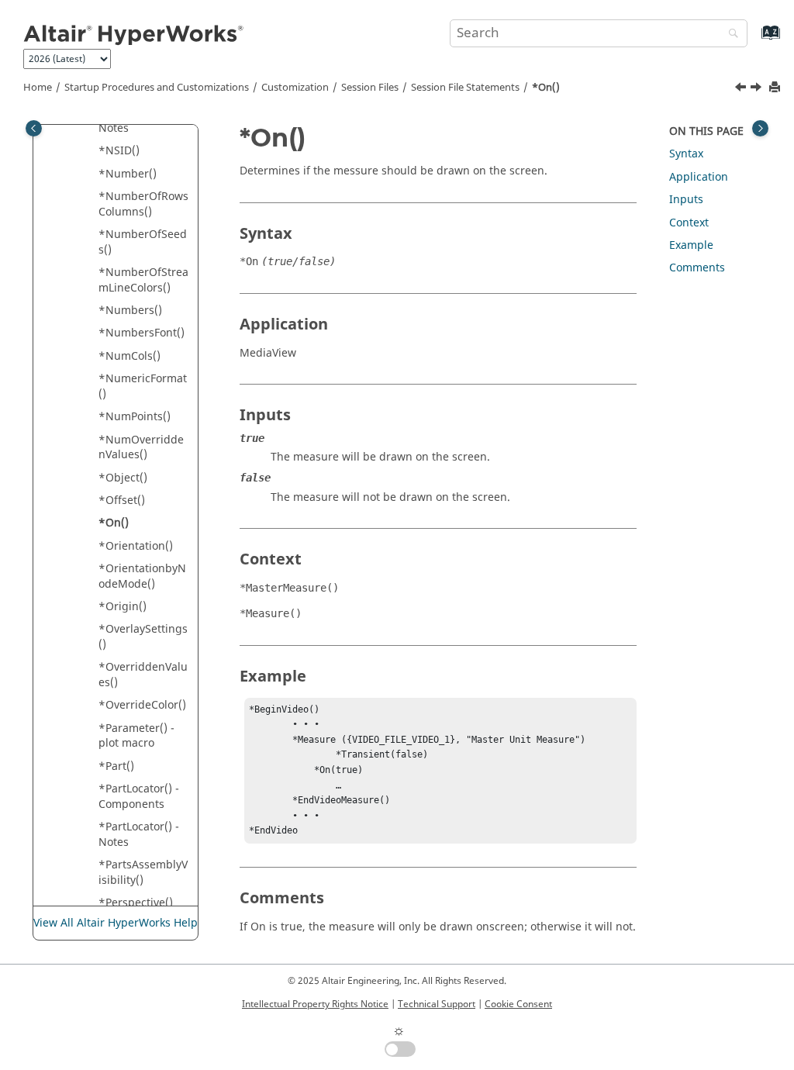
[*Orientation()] (757, 89)
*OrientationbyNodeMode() (142, 576)
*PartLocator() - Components (138, 797)
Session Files (370, 88)
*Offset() (121, 500)
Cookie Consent (518, 1004)
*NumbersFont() (141, 333)
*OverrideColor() (142, 705)
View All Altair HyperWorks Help (115, 923)
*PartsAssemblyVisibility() (143, 873)
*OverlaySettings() (143, 637)
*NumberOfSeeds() (142, 242)
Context (689, 223)
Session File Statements (465, 88)
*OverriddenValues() (143, 675)
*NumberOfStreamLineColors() (143, 280)
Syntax (686, 154)
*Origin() (122, 607)
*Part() (116, 766)
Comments (697, 268)
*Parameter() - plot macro (136, 736)
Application (698, 177)
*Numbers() (130, 310)
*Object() (122, 478)
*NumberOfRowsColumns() (143, 204)
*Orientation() (135, 546)
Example (691, 245)
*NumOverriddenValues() (141, 448)
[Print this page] (776, 88)
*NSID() (119, 151)
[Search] (729, 34)
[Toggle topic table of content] (760, 128)
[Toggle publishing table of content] (34, 128)
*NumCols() (129, 356)
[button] (92, 151)
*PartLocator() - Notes (138, 835)
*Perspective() (135, 903)
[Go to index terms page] (754, 40)
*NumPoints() (134, 417)
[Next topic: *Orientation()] (757, 89)
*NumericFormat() (142, 386)
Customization (295, 88)
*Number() (127, 174)
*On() (546, 88)
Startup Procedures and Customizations (156, 88)
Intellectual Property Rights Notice (315, 1004)
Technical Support (436, 1004)
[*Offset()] (742, 89)
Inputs (686, 200)
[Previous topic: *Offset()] (742, 89)
